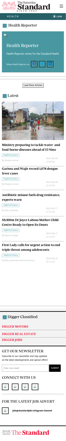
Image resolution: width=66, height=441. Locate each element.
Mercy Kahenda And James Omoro (20, 261)
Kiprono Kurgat (11, 236)
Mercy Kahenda (11, 210)
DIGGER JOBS (12, 340)
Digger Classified (23, 316)
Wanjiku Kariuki (12, 160)
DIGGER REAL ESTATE (19, 334)
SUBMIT (55, 368)
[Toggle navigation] (61, 6)
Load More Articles (32, 85)
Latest (13, 95)
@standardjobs (24, 410)
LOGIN (58, 16)
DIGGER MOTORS (15, 326)
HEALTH (13, 16)
